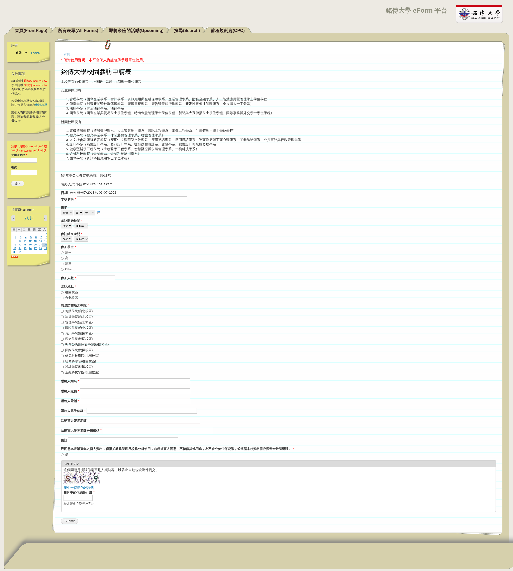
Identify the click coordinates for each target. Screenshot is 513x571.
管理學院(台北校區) (79, 322)
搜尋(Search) (187, 30)
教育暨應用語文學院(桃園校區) (87, 344)
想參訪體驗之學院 (75, 305)
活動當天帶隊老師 (75, 420)
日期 (65, 208)
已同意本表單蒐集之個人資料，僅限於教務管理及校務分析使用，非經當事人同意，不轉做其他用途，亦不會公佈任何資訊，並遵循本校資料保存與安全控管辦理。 (177, 449)
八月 (29, 218)
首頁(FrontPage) (31, 30)
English (35, 53)
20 (35, 244)
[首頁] (481, 13)
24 (20, 248)
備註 (64, 440)
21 (40, 244)
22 (45, 244)
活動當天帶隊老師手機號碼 (81, 430)
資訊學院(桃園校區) (79, 333)
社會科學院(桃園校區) (80, 361)
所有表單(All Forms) (78, 30)
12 (30, 241)
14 (40, 241)
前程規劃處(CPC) (228, 30)
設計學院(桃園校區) (79, 367)
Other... (70, 269)
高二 (68, 258)
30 (14, 252)
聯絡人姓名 (70, 381)
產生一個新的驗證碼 (79, 488)
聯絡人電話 (70, 401)
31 (20, 252)
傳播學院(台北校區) (79, 311)
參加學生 (68, 247)
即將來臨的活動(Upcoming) (136, 30)
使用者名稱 (19, 155)
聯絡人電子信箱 (73, 411)
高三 (68, 263)
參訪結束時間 (72, 234)
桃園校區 (71, 292)
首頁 (67, 54)
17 (20, 244)
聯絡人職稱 (70, 391)
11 (25, 241)
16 (14, 244)
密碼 (15, 168)
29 (45, 248)
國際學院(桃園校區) (79, 350)
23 (14, 248)
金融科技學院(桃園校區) (82, 372)
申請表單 (41, 105)
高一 (68, 252)
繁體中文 (22, 53)
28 (40, 248)
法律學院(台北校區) (79, 317)
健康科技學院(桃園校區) (82, 356)
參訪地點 (68, 287)
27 (35, 248)
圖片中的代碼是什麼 (79, 492)
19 (30, 244)
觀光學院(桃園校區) (79, 339)
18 (25, 244)
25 (25, 248)
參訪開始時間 (72, 221)
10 (20, 241)
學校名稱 (68, 199)
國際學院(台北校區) (79, 328)
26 (30, 248)
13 (35, 241)
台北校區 (71, 298)
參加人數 (68, 278)
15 (45, 241)
